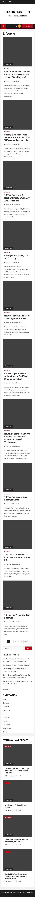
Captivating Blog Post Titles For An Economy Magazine (16, 841)
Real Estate (6, 725)
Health (5, 714)
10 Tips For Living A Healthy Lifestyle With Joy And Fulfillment (17, 198)
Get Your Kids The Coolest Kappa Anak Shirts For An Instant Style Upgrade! (17, 74)
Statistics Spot (17, 12)
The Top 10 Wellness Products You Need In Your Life (17, 557)
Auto (4, 699)
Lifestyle (7, 68)
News (5, 721)
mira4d (5, 689)
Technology (7, 728)
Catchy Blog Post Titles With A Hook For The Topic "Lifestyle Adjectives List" (17, 138)
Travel (5, 732)
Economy (6, 706)
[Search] (16, 26)
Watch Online (27, 26)
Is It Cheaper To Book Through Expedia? (16, 665)
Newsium (26, 892)
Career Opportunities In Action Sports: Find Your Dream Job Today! (16, 376)
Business (6, 703)
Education (6, 710)
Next (25, 641)
